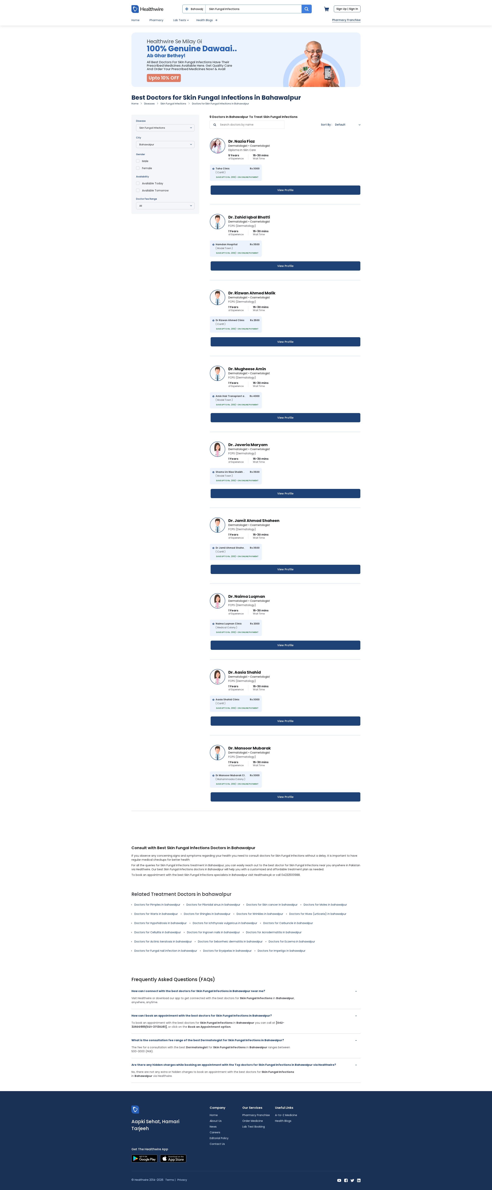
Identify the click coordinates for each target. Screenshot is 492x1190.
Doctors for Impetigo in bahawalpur (281, 951)
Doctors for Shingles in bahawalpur (207, 914)
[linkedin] (359, 1180)
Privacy (182, 1180)
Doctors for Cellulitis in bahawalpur (157, 932)
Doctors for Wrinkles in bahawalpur (260, 914)
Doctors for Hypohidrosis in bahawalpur (160, 923)
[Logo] (135, 1109)
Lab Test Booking (253, 1127)
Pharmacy (156, 20)
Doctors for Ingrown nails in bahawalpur (213, 932)
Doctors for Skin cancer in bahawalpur (272, 905)
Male (145, 161)
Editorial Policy (219, 1138)
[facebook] (346, 1180)
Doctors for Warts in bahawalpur (156, 914)
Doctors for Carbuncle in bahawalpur (288, 923)
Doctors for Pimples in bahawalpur (157, 905)
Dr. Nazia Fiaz (241, 141)
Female (147, 168)
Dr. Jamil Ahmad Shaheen (253, 520)
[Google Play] (144, 1158)
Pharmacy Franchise (346, 20)
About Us (216, 1121)
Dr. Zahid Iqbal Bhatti (249, 217)
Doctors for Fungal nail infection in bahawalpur (165, 951)
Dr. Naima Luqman (246, 596)
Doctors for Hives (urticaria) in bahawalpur (317, 914)
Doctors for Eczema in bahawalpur (292, 941)
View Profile (285, 190)
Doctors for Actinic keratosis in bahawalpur (163, 941)
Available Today (152, 183)
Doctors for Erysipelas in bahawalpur (227, 951)
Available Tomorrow (155, 190)
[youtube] (339, 1180)
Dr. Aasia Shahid (244, 672)
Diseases (149, 103)
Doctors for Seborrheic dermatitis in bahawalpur (230, 941)
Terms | (170, 1180)
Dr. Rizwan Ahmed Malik (251, 293)
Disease (141, 121)
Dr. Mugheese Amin (247, 369)
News (213, 1127)
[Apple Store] (173, 1158)
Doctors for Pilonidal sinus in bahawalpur (213, 905)
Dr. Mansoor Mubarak (249, 748)
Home (135, 20)
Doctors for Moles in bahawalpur (325, 905)
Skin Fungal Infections (173, 103)
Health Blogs (204, 20)
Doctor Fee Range (146, 198)
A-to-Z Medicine (286, 1115)
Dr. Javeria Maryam (248, 444)
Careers (215, 1132)
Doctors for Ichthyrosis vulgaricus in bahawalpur (225, 923)
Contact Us (217, 1144)
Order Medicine (252, 1121)
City (138, 137)
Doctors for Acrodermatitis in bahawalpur (274, 932)
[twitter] (352, 1180)
